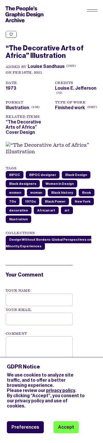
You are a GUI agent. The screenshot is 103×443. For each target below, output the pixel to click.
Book (86, 193)
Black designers (22, 184)
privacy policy (60, 390)
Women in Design (59, 184)
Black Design (76, 175)
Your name (18, 290)
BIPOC (14, 175)
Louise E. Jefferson (75, 90)
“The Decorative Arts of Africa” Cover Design (23, 127)
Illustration (17, 107)
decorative (18, 210)
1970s (30, 201)
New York (82, 201)
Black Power (55, 201)
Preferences (25, 427)
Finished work (70, 107)
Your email (19, 309)
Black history (62, 193)
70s (12, 201)
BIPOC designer (42, 175)
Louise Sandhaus (46, 66)
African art (46, 210)
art (67, 210)
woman (36, 193)
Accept (66, 427)
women (15, 193)
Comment (16, 333)
